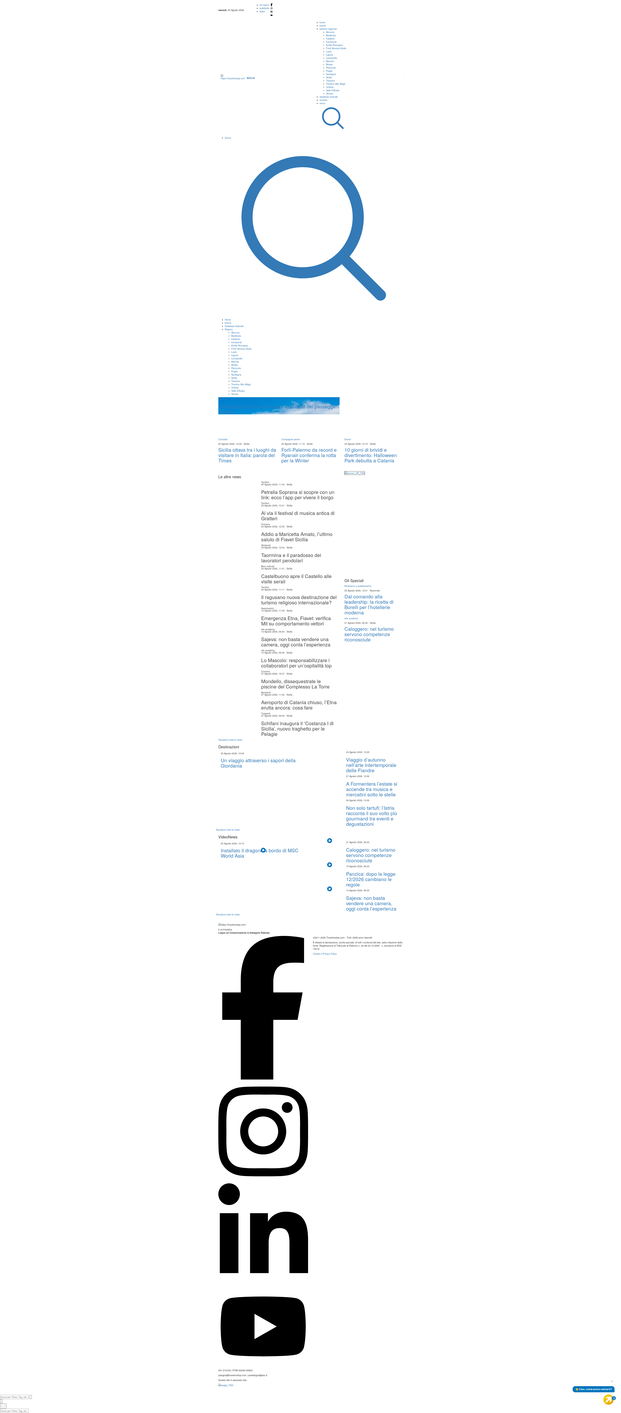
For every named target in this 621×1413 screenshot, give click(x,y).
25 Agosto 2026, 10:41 (272, 505)
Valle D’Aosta (332, 90)
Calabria (330, 38)
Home (228, 319)
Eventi (228, 322)
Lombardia (331, 58)
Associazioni (267, 608)
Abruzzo (330, 32)
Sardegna (331, 74)
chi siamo (264, 4)
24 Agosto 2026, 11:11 (272, 589)
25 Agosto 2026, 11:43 (272, 484)
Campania (331, 41)
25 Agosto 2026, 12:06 (230, 443)
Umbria (329, 87)
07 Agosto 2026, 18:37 (272, 673)
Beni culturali (267, 566)
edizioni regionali (328, 28)
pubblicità (264, 8)
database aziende (329, 96)
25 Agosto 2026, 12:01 (356, 590)
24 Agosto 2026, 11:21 (272, 568)
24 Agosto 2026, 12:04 (272, 547)
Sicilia (329, 77)
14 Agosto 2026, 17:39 (272, 610)
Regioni (229, 329)
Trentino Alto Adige (335, 83)
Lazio (329, 51)
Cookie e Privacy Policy (325, 953)
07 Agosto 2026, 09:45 (272, 715)
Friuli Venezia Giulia (336, 48)
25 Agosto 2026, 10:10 (356, 443)
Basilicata (331, 35)
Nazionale (375, 590)
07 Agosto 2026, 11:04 (272, 694)
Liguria (329, 54)
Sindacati (266, 545)
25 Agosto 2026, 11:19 (293, 443)
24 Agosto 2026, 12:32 (272, 526)
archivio (323, 100)
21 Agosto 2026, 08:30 (356, 622)
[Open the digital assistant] (608, 1399)
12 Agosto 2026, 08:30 (272, 652)
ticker (262, 11)
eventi (323, 25)
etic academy (268, 629)
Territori (265, 482)
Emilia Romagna (334, 45)
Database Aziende (234, 326)
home (322, 22)
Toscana (330, 80)
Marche (330, 61)
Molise (329, 64)
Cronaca (265, 524)
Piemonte (331, 67)
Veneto (329, 93)
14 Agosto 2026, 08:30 (272, 631)
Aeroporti (266, 692)
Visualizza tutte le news (230, 739)
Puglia (329, 70)
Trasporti (265, 713)
